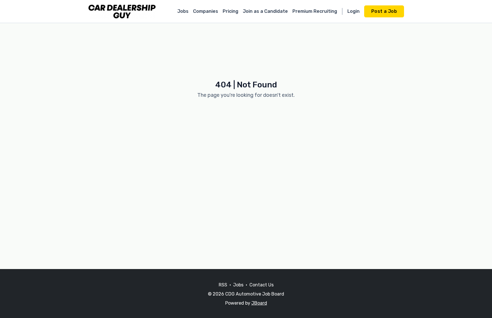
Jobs (182, 11)
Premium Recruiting (314, 11)
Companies (205, 11)
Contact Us (261, 285)
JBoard (259, 303)
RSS (223, 285)
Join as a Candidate (265, 11)
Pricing (230, 11)
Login (353, 11)
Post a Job (384, 11)
